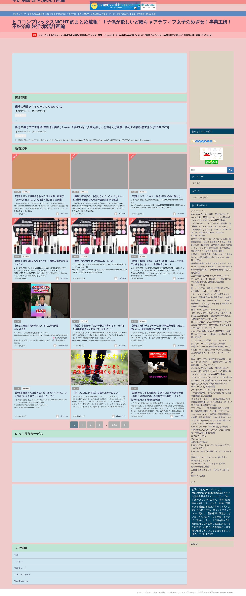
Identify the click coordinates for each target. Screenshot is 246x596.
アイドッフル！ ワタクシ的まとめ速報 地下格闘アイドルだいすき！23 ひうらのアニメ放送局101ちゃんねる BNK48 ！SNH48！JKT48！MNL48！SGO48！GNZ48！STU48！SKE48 (211, 229)
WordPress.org (21, 581)
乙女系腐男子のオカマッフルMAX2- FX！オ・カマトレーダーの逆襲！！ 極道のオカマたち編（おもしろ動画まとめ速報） (211, 279)
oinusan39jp (63, 346)
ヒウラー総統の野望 (200, 467)
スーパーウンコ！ (199, 285)
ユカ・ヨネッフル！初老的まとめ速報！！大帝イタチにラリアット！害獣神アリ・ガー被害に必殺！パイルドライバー (211, 362)
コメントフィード (22, 574)
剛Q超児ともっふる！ (201, 460)
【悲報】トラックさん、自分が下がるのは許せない (157, 196)
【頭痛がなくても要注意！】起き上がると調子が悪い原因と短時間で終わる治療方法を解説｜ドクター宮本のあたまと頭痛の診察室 (157, 396)
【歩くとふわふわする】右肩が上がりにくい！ (96, 393)
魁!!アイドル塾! (198, 476)
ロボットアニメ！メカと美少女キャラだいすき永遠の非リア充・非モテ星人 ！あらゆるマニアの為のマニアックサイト (211, 325)
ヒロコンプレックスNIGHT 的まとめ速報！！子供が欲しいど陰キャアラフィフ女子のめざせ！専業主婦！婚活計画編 (211, 430)
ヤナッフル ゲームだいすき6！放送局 (208, 463)
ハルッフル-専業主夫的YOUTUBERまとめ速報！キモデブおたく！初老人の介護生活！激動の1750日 (211, 334)
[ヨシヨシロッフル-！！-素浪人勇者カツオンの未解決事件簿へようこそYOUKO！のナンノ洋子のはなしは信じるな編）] (211, 402)
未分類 (20, 115)
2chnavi (194, 544)
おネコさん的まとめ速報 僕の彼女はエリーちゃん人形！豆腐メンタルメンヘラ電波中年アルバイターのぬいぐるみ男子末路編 (211, 217)
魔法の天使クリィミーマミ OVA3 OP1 (38, 106)
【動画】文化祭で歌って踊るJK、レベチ (93, 261)
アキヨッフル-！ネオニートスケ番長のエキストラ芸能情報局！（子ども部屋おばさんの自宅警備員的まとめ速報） (211, 393)
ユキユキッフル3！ (199, 436)
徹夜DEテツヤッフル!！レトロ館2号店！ (209, 457)
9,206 (114, 425)
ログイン (18, 562)
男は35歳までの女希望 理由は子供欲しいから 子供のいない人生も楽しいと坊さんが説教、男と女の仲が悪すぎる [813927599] (92, 127)
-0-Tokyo (26, 191)
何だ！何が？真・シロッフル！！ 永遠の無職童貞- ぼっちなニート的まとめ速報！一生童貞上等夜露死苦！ (211, 303)
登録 (16, 555)
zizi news (64, 214)
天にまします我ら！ (200, 442)
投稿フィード (20, 568)
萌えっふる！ (197, 439)
